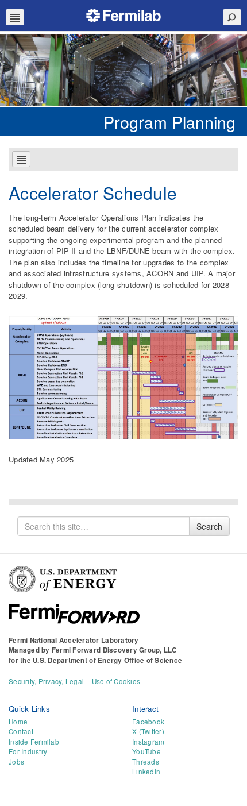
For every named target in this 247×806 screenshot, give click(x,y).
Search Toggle (232, 17)
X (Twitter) (148, 731)
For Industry (28, 751)
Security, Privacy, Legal (46, 681)
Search (209, 526)
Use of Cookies (116, 681)
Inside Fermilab (34, 741)
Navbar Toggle (15, 17)
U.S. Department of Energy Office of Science (107, 660)
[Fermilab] (123, 14)
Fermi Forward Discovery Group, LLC (114, 650)
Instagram (148, 741)
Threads (145, 761)
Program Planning (169, 121)
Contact (21, 731)
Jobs (16, 761)
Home (18, 721)
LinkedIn (146, 771)
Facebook (148, 721)
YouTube (146, 751)
